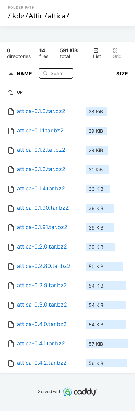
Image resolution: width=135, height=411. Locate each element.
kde (18, 15)
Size (122, 73)
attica (56, 15)
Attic (36, 15)
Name (25, 73)
